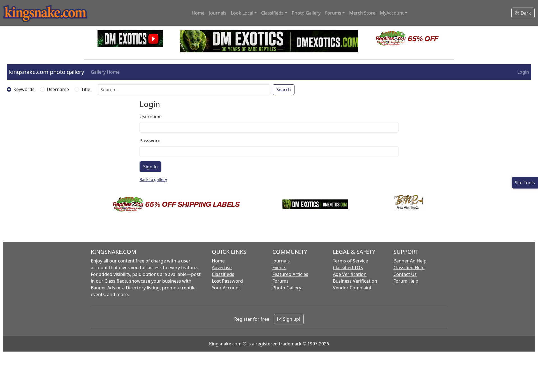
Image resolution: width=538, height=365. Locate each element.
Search (283, 90)
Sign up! (291, 319)
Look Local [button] (242, 13)
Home (198, 13)
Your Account (226, 288)
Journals (217, 13)
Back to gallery (153, 179)
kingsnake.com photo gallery (46, 72)
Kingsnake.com (225, 344)
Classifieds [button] (272, 13)
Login (523, 72)
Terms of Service (350, 261)
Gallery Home (105, 72)
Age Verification (350, 274)
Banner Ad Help (409, 261)
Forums (280, 281)
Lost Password (227, 281)
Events (279, 267)
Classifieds (223, 274)
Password (150, 141)
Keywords (23, 89)
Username (58, 89)
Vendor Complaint (352, 288)
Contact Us (405, 274)
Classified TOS (348, 267)
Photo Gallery (306, 13)
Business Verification (355, 281)
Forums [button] (333, 13)
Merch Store (362, 13)
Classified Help (409, 267)
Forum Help (405, 281)
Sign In (150, 167)
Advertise (222, 267)
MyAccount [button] (392, 13)
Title (85, 89)
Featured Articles (290, 274)
